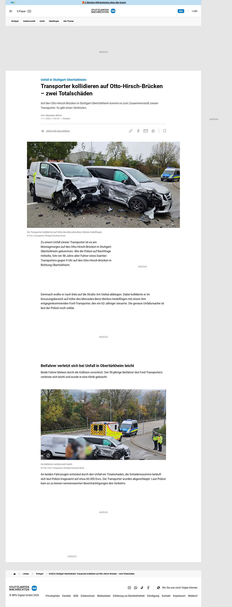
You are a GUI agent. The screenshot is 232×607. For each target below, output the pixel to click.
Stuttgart (15, 21)
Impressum (179, 595)
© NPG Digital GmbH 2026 (24, 595)
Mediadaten (103, 595)
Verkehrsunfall (29, 21)
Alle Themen (68, 21)
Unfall (42, 21)
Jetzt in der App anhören (58, 131)
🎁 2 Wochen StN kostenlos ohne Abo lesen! (104, 2)
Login (194, 11)
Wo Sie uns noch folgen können (179, 587)
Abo (181, 11)
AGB (75, 595)
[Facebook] (148, 587)
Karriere (66, 595)
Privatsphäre (53, 595)
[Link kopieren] (131, 131)
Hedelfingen (54, 21)
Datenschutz (88, 595)
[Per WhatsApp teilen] (153, 131)
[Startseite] (14, 574)
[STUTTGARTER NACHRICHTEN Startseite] (103, 11)
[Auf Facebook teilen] (138, 131)
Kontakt (166, 595)
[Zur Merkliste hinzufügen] (164, 131)
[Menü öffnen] (10, 11)
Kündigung (153, 595)
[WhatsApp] (135, 587)
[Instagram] (129, 587)
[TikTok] (142, 587)
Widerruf (192, 595)
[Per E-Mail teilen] (146, 131)
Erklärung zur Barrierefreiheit (129, 595)
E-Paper (21, 11)
